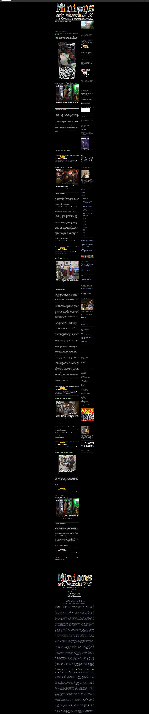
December (85, 196)
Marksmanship (58, 393)
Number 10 (88, 669)
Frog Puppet (79, 641)
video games (89, 706)
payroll (65, 676)
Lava (77, 657)
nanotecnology (74, 668)
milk (68, 663)
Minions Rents (68, 664)
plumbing (75, 678)
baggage (92, 608)
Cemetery (74, 619)
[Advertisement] (62, 27)
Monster (77, 665)
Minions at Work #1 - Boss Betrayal (87, 127)
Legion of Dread (60, 658)
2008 (83, 232)
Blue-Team (76, 613)
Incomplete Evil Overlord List (66, 652)
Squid (77, 690)
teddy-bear (63, 698)
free (70, 641)
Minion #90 (84, 663)
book (91, 613)
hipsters (72, 252)
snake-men (67, 689)
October (84, 199)
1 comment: (72, 251)
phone (63, 677)
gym (82, 647)
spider (72, 690)
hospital (57, 651)
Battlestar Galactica (82, 611)
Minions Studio (76, 664)
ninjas (69, 669)
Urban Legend (83, 705)
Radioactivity (69, 682)
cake (66, 617)
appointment (64, 608)
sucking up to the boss (74, 694)
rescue (85, 683)
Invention (63, 653)
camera (75, 617)
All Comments (84, 111)
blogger (62, 613)
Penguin (78, 676)
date (93, 625)
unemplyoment (84, 704)
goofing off (58, 645)
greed (74, 646)
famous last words (65, 640)
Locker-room (75, 659)
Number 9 (76, 161)
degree (57, 628)
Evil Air (80, 637)
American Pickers (79, 606)
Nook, (70, 146)
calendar (71, 617)
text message (71, 699)
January (84, 227)
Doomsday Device (88, 631)
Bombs (86, 613)
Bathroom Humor (66, 611)
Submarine (89, 693)
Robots (80, 684)
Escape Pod (62, 637)
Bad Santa (86, 608)
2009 (83, 230)
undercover (64, 253)
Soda (87, 689)
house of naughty (64, 651)
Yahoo (60, 712)
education (87, 635)
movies (90, 665)
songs (91, 689)
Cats (86, 618)
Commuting (62, 623)
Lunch (60, 660)
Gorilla (65, 645)
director (86, 628)
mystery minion (60, 668)
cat (78, 618)
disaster (92, 628)
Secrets (57, 687)
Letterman (68, 658)
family (58, 640)
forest (65, 641)
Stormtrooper (69, 693)
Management (73, 392)
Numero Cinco (78, 672)
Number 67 (82, 671)
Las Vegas (73, 657)
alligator (66, 606)
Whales (75, 710)
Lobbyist (92, 658)
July (84, 218)
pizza (77, 677)
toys (75, 701)
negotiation (91, 668)
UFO (57, 704)
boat (82, 613)
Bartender (62, 252)
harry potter (75, 648)
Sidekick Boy (68, 688)
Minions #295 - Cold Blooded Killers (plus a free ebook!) (67, 34)
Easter (71, 635)
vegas (66, 706)
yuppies (73, 712)
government (78, 645)
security (63, 687)
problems (59, 681)
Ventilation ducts (73, 706)
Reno (77, 683)
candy (80, 617)
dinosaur (74, 628)
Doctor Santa (58, 631)
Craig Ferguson (68, 624)
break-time (84, 614)
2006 (83, 235)
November (85, 198)
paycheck (59, 676)
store (58, 693)
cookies (88, 623)
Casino (74, 618)
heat (91, 648)
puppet (76, 681)
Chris (82, 316)
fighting (81, 640)
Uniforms (91, 704)
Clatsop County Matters (85, 329)
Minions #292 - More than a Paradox (64, 398)
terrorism (64, 699)
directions (80, 628)
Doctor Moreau (75, 630)
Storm (62, 693)
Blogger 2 (68, 613)
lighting (78, 658)
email (56, 636)
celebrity (57, 619)
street (79, 693)
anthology (79, 607)
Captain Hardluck (67, 618)
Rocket (85, 684)
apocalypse (57, 608)
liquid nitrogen (84, 658)
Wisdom (92, 710)
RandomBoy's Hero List (85, 323)
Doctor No (82, 630)
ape (91, 607)
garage (56, 642)
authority (80, 608)
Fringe (74, 641)
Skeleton (85, 688)
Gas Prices (67, 642)
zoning (86, 712)
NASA (80, 668)
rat (74, 682)
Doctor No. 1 (89, 630)
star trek (83, 690)
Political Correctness (87, 678)
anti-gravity (85, 607)
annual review (71, 607)
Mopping (86, 665)
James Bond (65, 654)
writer (87, 711)
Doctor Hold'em (67, 630)
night (65, 669)
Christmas (63, 620)
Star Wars (89, 690)
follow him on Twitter (67, 432)
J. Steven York (83, 317)
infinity (75, 652)
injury (79, 652)
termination (57, 699)
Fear (72, 640)
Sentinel (68, 687)
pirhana (72, 677)
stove (75, 693)
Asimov (69, 608)
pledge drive (68, 678)
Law (81, 657)
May (84, 221)
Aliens (60, 606)
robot (75, 684)
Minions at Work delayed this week (64, 452)
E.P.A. (61, 635)
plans (81, 677)
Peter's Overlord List (84, 324)
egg (91, 635)
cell (62, 619)
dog (81, 631)
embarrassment (63, 636)
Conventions (82, 623)
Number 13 (57, 671)
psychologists (71, 681)
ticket (76, 700)
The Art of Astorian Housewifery (86, 337)
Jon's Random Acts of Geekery (86, 336)
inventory (69, 653)
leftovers (91, 657)
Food (61, 641)
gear (72, 642)
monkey (72, 665)
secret (60, 253)
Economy (81, 635)
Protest (64, 681)
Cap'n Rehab (86, 617)
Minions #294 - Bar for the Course (63, 167)
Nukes (81, 669)
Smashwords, (73, 146)
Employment (76, 636)
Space (56, 690)
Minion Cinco (69, 161)
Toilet (91, 700)
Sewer (81, 687)
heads (87, 648)
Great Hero (69, 646)
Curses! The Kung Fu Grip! (85, 246)
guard (79, 646)
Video (83, 706)
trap (93, 701)
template (84, 698)
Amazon (72, 606)
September (85, 215)
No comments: (73, 160)
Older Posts (77, 557)
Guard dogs (86, 646)
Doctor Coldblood (68, 629)
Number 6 (75, 671)
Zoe (77, 712)
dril (58, 634)
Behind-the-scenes (62, 392)
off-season (86, 672)
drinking (62, 634)
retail (56, 684)
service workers (75, 687)
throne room (74, 553)
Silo (73, 688)
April (84, 222)
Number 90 (63, 672)
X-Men (91, 711)
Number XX (70, 672)
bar (59, 252)
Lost (91, 659)
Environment (91, 636)
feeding (76, 640)
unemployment (75, 704)
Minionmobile (60, 664)
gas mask (62, 642)
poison (79, 678)
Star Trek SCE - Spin (84, 294)
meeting (63, 663)
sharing (86, 687)
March (84, 224)
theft (81, 699)
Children (86, 619)
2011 (83, 195)
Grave (91, 645)
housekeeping (72, 651)
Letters (73, 658)
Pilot (68, 677)
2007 (83, 233)
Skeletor (90, 688)
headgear (82, 648)
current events (89, 624)
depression (63, 628)
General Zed (68, 392)
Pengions (71, 676)
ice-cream (85, 651)
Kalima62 (82, 340)
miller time (73, 663)
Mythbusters (67, 668)
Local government (60, 659)
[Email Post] (77, 160)
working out (81, 711)
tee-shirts (70, 698)
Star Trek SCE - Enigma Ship (86, 293)
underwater (68, 704)
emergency (69, 636)
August (84, 216)
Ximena (56, 712)
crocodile (76, 624)
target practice (66, 393)
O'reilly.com (83, 330)
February (84, 225)
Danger (78, 625)
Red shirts (57, 683)
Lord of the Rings (84, 659)
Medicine (57, 663)
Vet (79, 706)
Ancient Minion (88, 606)
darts (89, 625)
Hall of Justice (88, 647)
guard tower (62, 647)
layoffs (85, 657)
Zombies (81, 712)
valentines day (59, 706)
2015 (83, 192)
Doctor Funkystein (82, 629)
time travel (71, 447)
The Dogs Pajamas (84, 338)
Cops (93, 623)
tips (87, 700)
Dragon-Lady (67, 252)
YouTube (68, 712)
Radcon (57, 682)
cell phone (67, 619)
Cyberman (67, 625)
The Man (77, 699)
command (57, 623)
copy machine (60, 624)
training (80, 701)
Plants (85, 677)
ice (80, 651)
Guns (78, 647)
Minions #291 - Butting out (61, 497)
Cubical (82, 624)
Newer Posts (57, 557)
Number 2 (65, 671)
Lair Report (66, 657)
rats (78, 682)
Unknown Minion (64, 705)
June (84, 219)
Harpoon (68, 648)
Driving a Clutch (73, 634)
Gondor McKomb (88, 643)
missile (92, 664)
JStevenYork (89, 59)
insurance (84, 652)
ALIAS (56, 606)
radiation (63, 682)
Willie (87, 710)
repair (81, 683)
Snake (61, 689)
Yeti (64, 712)
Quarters (90, 681)
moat (68, 665)
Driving (67, 634)
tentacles (90, 698)
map (93, 660)
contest (76, 623)
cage (63, 617)
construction (69, 623)
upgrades (77, 705)
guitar (73, 647)
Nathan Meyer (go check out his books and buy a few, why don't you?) (67, 212)
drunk (79, 634)
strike (83, 693)
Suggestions (82, 694)
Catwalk (90, 618)
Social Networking (80, 689)
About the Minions (61, 21)
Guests (69, 647)
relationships (72, 683)
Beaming (57, 612)
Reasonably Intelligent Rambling (86, 334)
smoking (57, 689)
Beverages (76, 612)
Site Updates (78, 688)
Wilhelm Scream (81, 710)
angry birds (58, 607)
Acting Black (83, 332)
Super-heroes (58, 695)
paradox (66, 447)
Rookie (57, 685)
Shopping (57, 688)
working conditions (74, 711)
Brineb (82, 333)
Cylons (73, 625)
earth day (66, 635)
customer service (59, 625)
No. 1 (73, 161)
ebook (75, 635)
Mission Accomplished (61, 665)
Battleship (74, 611)
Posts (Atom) (62, 559)
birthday (90, 612)
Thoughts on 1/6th (84, 341)
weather (70, 710)
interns (57, 653)
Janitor (71, 654)
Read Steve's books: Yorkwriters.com (87, 240)
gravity (62, 646)
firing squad (87, 640)
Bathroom (59, 611)
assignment (74, 608)
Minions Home (83, 129)
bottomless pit (59, 614)
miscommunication (84, 664)
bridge (90, 614)
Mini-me (78, 663)
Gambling (90, 641)
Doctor (58, 629)
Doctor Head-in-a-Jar (62, 161)
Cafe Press (57, 617)
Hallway (57, 648)
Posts (83, 109)
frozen (85, 641)
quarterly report (83, 681)
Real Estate (83, 682)
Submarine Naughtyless (61, 694)
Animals (64, 607)
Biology (86, 612)
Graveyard (57, 646)
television (76, 698)
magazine (72, 660)
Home (56, 21)
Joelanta (77, 654)
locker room (68, 659)
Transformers (86, 701)
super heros (89, 694)
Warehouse (59, 709)
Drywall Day (85, 634)
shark (91, 687)
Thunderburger (70, 700)
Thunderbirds (62, 700)
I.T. (78, 651)
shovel (62, 688)
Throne (86, 699)
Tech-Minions (85, 696)
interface (91, 652)
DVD (57, 635)
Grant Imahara (85, 645)
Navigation (84, 668)
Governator (71, 645)
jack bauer (83, 653)
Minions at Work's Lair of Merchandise (75, 601)
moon (82, 665)
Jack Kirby (90, 653)
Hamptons (62, 648)
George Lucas (87, 642)
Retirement (62, 684)
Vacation (90, 705)
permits (86, 676)
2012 (83, 194)
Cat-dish (81, 618)
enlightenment (84, 636)
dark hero (83, 625)
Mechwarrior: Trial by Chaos (85, 270)
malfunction (79, 660)
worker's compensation (62, 711)
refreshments (64, 683)
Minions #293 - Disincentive (62, 258)
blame (56, 613)
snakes (72, 689)
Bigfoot (81, 612)
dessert (68, 628)
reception (90, 682)
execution (91, 637)
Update (71, 705)
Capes (60, 618)
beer (61, 612)
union (58, 705)
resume (90, 683)
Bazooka (90, 611)
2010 (83, 229)
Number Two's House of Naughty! (75, 600)
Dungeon (91, 634)
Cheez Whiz (80, 619)
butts (59, 553)
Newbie (59, 669)
